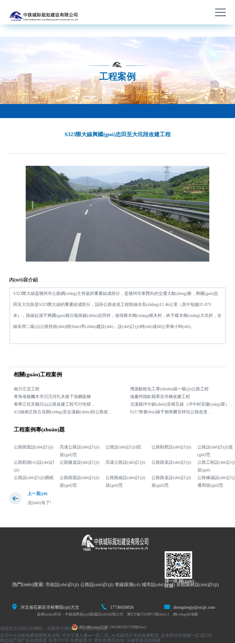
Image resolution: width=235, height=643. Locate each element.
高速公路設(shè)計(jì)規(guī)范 (79, 451)
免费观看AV (81, 640)
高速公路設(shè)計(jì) (125, 462)
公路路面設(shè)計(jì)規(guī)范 (79, 481)
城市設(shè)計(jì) (158, 584)
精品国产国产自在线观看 (23, 640)
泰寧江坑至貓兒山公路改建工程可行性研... (54, 404)
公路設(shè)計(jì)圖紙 (34, 477)
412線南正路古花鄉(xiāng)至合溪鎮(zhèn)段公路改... (63, 412)
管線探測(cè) (127, 584)
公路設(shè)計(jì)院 (123, 447)
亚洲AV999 (58, 640)
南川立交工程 (26, 389)
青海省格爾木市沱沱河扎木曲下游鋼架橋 (52, 396)
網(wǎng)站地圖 (185, 614)
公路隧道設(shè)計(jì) (79, 462)
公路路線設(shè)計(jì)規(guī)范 (125, 481)
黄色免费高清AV (109, 640)
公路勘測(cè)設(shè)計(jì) (34, 466)
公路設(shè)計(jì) (97, 584)
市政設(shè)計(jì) (62, 584)
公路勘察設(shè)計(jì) (171, 447)
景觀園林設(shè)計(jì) (197, 584)
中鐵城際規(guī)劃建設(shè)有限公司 (94, 614)
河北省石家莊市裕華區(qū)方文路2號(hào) (50, 608)
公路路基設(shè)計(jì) (171, 462)
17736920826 (122, 607)
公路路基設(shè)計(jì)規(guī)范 (171, 481)
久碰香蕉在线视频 (143, 640)
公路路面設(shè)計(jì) (34, 447)
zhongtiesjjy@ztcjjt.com (194, 607)
